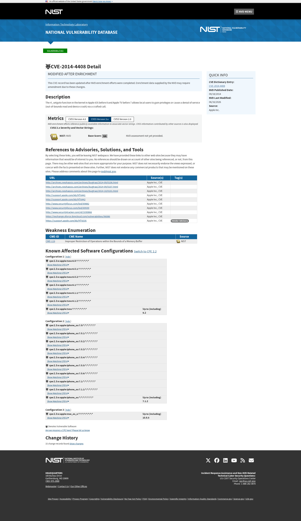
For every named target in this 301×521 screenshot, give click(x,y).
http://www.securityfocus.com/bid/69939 (67, 208)
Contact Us (63, 486)
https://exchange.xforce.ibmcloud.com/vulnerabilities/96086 (78, 216)
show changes (76, 443)
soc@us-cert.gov (247, 481)
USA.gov (249, 498)
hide (67, 256)
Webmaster (50, 486)
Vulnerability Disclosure (112, 498)
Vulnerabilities (55, 50)
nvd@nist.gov (108, 171)
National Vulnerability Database (81, 32)
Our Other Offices (78, 486)
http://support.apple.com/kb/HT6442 (65, 199)
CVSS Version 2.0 (122, 119)
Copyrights (94, 498)
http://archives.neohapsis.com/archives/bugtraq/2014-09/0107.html (82, 186)
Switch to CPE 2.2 (145, 251)
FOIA (145, 498)
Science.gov (238, 498)
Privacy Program (80, 498)
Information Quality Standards (202, 498)
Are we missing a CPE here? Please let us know (67, 430)
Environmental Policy (158, 498)
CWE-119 (50, 241)
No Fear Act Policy (132, 498)
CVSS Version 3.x (99, 119)
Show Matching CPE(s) (57, 264)
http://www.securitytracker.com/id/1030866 (69, 212)
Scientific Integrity (178, 498)
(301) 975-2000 (52, 481)
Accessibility (65, 498)
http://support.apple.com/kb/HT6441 (65, 195)
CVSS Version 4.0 (77, 119)
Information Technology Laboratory (66, 24)
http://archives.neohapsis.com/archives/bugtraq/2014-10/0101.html (82, 191)
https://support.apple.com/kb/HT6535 (66, 220)
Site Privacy (53, 498)
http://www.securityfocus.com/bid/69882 (67, 203)
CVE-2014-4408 (217, 86)
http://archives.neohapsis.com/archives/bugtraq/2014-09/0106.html (82, 182)
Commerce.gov (225, 498)
